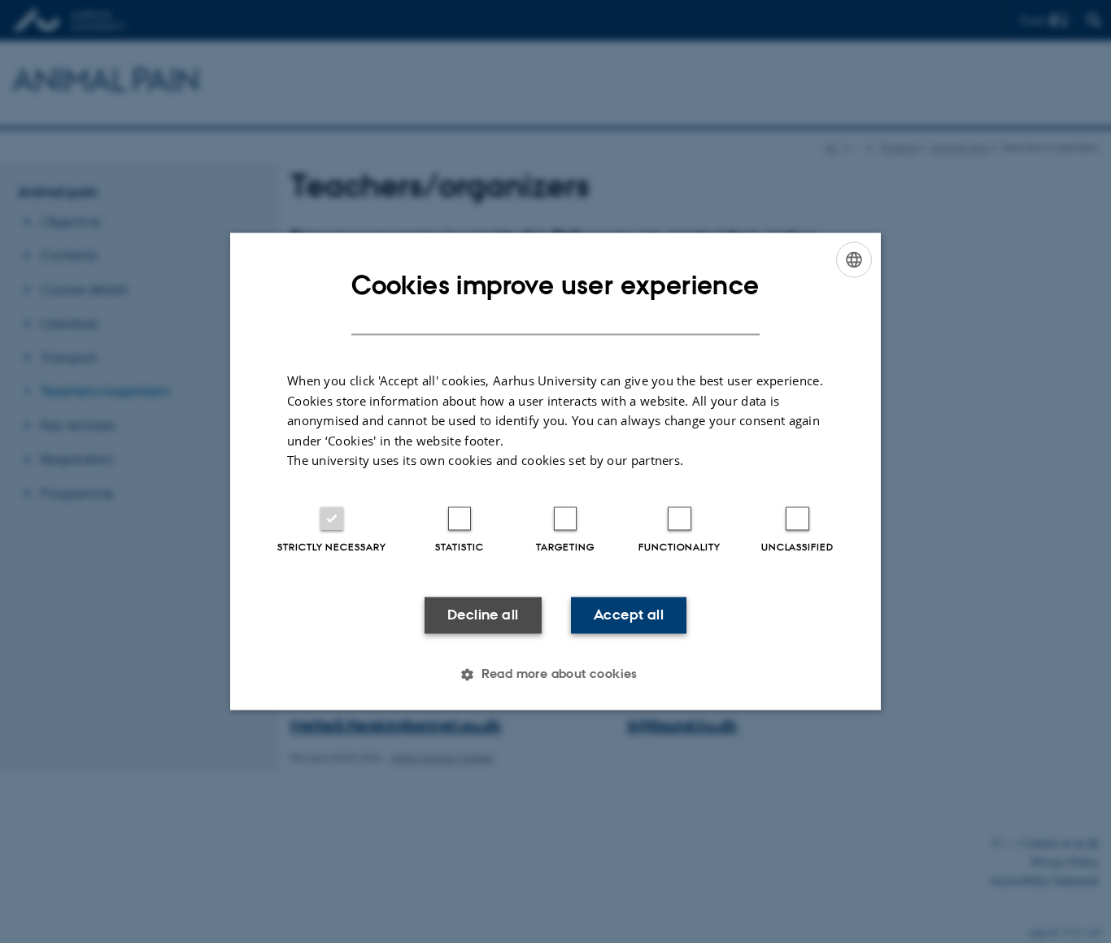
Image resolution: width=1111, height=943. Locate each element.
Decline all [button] (482, 615)
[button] (555, 674)
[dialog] (555, 471)
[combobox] (854, 259)
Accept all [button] (629, 615)
